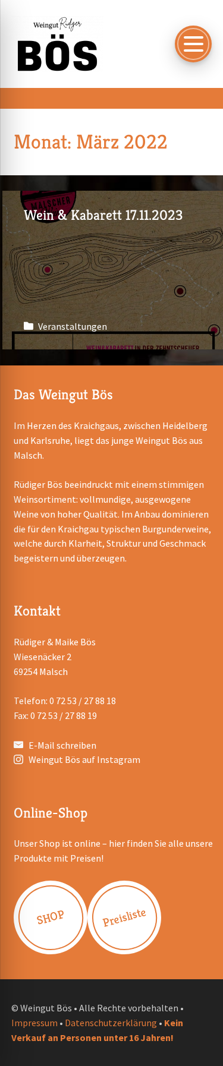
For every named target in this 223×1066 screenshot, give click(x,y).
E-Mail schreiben (62, 745)
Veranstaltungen (72, 326)
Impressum (34, 1023)
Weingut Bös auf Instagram (84, 759)
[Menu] (193, 44)
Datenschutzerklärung (111, 1023)
